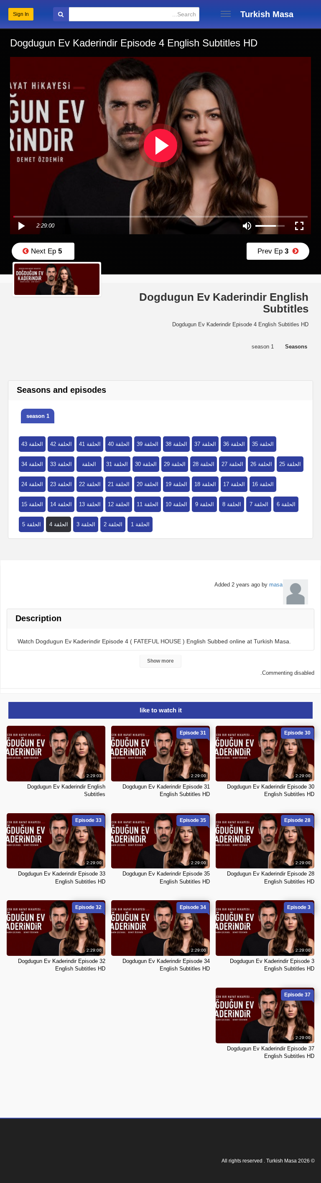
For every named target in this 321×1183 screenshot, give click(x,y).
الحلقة (89, 464)
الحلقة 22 (90, 484)
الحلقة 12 (119, 504)
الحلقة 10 (176, 504)
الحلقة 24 (32, 484)
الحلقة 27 (232, 464)
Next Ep (45, 251)
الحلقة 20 (147, 484)
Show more (160, 661)
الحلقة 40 (119, 444)
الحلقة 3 (85, 524)
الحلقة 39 (147, 444)
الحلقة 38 (176, 444)
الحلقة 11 (147, 504)
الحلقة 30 (146, 464)
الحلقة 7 (259, 504)
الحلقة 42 (61, 444)
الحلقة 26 (261, 464)
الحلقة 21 (119, 484)
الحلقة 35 (263, 444)
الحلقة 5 (31, 524)
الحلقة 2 (113, 524)
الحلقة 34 (32, 464)
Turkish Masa (266, 14)
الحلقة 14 (61, 504)
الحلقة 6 (286, 504)
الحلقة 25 (290, 464)
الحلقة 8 (231, 504)
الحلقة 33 (61, 464)
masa (276, 584)
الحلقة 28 (203, 464)
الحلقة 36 (234, 444)
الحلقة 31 (117, 464)
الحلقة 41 (90, 444)
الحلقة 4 (58, 524)
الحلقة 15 (32, 504)
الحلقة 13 (90, 504)
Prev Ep (275, 251)
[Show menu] (225, 13)
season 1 (37, 416)
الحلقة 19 (176, 484)
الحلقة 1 (140, 524)
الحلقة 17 (234, 484)
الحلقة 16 (263, 484)
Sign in (21, 14)
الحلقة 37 (205, 444)
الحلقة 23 (61, 484)
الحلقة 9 (204, 504)
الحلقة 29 (175, 464)
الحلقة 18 (205, 484)
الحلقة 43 (32, 444)
